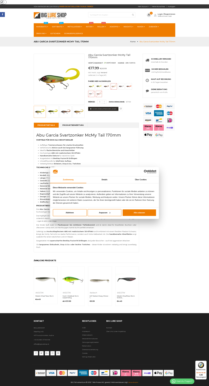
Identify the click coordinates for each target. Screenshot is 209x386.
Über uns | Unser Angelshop (116, 331)
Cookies (84, 353)
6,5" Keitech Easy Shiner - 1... (99, 297)
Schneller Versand (161, 59)
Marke (121, 63)
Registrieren (169, 14)
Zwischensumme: (117, 102)
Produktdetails (46, 125)
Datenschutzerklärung (90, 349)
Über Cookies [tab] (141, 180)
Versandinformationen (90, 339)
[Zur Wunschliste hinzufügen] (121, 109)
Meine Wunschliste (158, 6)
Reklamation (86, 346)
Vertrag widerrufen (89, 357)
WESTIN (39, 293)
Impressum (86, 331)
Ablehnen (70, 213)
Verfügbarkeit (95, 63)
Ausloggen (171, 6)
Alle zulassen (139, 213)
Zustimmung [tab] (68, 180)
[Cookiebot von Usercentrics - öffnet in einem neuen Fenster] (145, 171)
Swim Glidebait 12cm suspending (71, 297)
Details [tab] (105, 180)
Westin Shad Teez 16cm (44, 296)
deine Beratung (159, 89)
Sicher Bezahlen (159, 69)
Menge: (91, 102)
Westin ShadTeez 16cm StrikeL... (126, 297)
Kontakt (109, 328)
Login (160, 14)
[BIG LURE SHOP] (104, 373)
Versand (104, 72)
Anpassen (103, 213)
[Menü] (205, 362)
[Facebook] (2, 14)
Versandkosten (133, 382)
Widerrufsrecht (87, 335)
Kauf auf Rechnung (161, 79)
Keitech (93, 293)
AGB (84, 328)
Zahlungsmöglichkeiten (90, 342)
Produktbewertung (73, 125)
